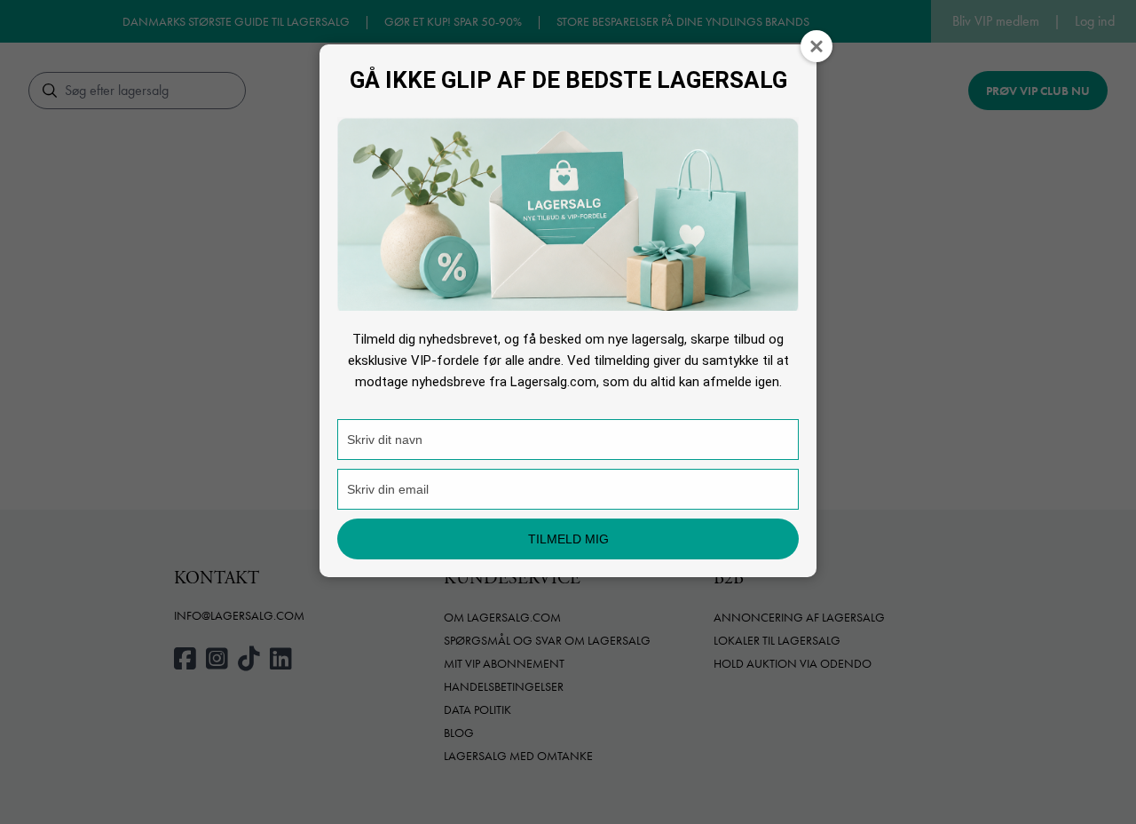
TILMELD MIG (568, 539)
